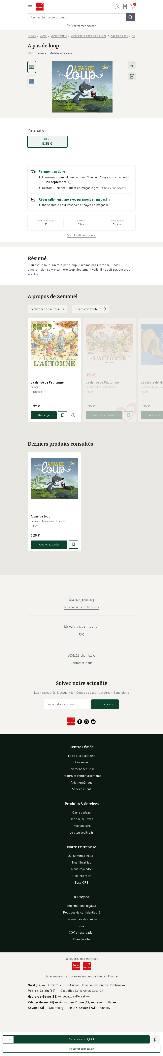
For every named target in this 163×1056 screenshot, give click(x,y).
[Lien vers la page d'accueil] (40, 7)
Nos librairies (81, 862)
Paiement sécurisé (81, 769)
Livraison (81, 762)
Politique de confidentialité (81, 912)
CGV (81, 926)
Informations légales (81, 906)
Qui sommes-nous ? (81, 856)
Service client (81, 789)
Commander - (82, 1039)
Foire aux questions (81, 756)
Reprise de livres (81, 819)
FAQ (81, 634)
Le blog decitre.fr (81, 832)
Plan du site (81, 939)
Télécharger (44, 415)
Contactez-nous (81, 663)
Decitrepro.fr (81, 876)
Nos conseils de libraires (81, 607)
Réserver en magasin (81, 1048)
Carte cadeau (81, 812)
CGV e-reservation (81, 932)
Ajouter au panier (104, 415)
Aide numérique (81, 782)
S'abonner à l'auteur (45, 309)
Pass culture (82, 826)
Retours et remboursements (81, 776)
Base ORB (82, 882)
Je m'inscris (105, 704)
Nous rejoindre (81, 869)
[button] (81, 267)
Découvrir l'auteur (88, 309)
